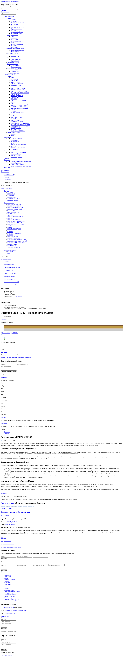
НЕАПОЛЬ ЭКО (15, 129)
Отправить (4, 558)
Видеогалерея (15, 141)
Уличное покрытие (12, 64)
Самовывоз (4, 423)
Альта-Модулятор (16, 163)
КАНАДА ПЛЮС (16, 85)
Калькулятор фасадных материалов (21, 161)
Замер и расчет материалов (18, 152)
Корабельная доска (16, 29)
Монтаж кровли (15, 155)
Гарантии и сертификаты (18, 147)
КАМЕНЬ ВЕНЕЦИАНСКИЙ (19, 126)
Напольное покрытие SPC (15, 68)
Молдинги (14, 54)
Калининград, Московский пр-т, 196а (15, 610)
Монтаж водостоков (16, 157)
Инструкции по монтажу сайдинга (21, 166)
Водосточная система (13, 58)
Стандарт (13, 134)
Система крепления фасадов (15, 48)
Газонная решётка (16, 67)
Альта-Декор (14, 24)
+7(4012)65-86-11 (9, 175)
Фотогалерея (14, 140)
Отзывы (13, 143)
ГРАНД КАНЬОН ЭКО (17, 90)
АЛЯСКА (14, 77)
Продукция (7, 179)
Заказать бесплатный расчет (9, 357)
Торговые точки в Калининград (15, 512)
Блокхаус (13, 30)
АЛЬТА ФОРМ (15, 82)
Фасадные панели (12, 35)
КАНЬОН (14, 115)
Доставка (6, 158)
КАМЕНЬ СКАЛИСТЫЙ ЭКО (20, 93)
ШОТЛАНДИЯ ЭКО (17, 96)
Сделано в (6, 655)
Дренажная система (13, 62)
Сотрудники (14, 149)
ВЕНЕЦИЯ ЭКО (16, 128)
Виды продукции (9, 16)
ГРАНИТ (13, 111)
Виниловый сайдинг (17, 33)
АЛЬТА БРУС (15, 80)
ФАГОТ (13, 109)
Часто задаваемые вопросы (18, 144)
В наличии (4, 319)
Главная (6, 177)
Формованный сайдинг (17, 22)
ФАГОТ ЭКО (15, 94)
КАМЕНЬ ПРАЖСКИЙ (18, 117)
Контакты (7, 167)
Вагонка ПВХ (15, 56)
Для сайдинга (15, 51)
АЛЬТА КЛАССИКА (17, 83)
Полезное (7, 160)
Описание (7, 432)
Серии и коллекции (9, 74)
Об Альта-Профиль (16, 138)
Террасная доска (15, 65)
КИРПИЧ (13, 102)
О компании (7, 137)
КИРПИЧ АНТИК (16, 120)
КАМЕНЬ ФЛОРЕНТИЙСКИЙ (20, 123)
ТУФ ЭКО (14, 99)
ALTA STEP (14, 70)
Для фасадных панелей (17, 50)
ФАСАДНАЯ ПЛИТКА (18, 131)
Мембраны (14, 21)
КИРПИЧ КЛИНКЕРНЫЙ (18, 100)
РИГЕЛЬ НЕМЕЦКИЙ (17, 112)
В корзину (4, 352)
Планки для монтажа (17, 44)
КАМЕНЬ (14, 118)
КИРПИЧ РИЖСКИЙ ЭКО (19, 91)
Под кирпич (14, 47)
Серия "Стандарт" (16, 59)
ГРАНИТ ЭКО (15, 97)
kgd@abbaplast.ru (10, 613)
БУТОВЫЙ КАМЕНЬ (17, 122)
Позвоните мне (5, 12)
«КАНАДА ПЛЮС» (6, 377)
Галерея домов (7, 503)
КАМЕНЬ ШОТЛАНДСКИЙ (19, 108)
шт (17, 346)
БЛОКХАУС (14, 79)
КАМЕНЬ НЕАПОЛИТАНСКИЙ (20, 125)
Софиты (13, 19)
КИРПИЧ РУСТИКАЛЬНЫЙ (19, 105)
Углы (12, 42)
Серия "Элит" (15, 61)
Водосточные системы (7, 544)
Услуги (6, 151)
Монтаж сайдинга (16, 154)
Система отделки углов (17, 26)
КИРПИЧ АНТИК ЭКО (18, 88)
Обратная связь (5, 616)
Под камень (14, 45)
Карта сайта (7, 584)
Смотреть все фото (6, 508)
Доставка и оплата (9, 579)
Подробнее (4, 493)
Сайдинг (9, 18)
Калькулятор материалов (24, 357)
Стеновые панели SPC (13, 73)
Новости (13, 146)
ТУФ (12, 114)
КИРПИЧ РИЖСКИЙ (17, 103)
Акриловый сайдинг (17, 32)
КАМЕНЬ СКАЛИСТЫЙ (18, 106)
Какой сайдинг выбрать (17, 164)
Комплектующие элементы (18, 27)
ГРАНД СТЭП (15, 71)
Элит (12, 135)
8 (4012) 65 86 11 (17, 296)
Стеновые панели (12, 53)
